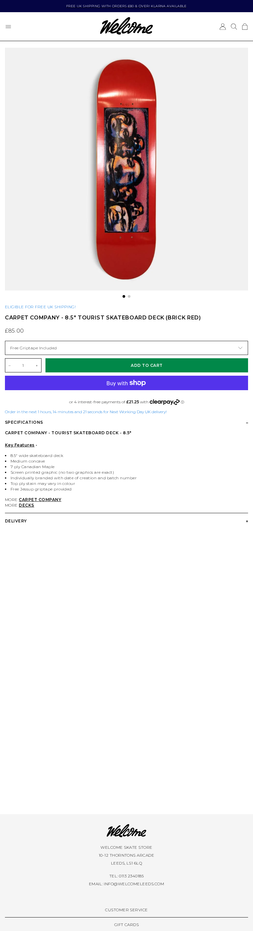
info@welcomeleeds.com (134, 883)
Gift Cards (126, 924)
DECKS (26, 505)
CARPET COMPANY (40, 499)
